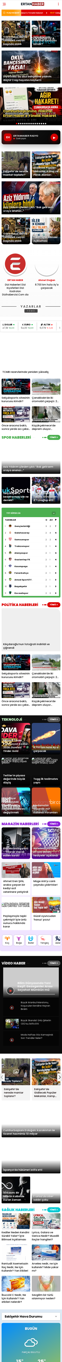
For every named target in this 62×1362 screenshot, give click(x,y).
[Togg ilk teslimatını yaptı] (46, 762)
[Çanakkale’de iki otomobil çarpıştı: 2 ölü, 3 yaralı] (46, 387)
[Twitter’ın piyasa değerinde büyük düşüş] (16, 762)
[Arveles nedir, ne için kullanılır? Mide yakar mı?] (46, 1252)
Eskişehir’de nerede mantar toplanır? (41, 13)
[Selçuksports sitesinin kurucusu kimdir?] (16, 387)
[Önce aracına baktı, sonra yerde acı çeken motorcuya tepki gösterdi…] (16, 414)
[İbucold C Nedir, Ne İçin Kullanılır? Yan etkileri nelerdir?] (16, 1284)
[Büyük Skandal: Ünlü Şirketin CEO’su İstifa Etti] (12, 1027)
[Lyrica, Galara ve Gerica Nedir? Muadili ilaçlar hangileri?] (46, 1221)
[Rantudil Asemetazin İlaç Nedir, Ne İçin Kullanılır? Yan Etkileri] (16, 1252)
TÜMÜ (31, 310)
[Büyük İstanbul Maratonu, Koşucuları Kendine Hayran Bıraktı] (12, 1013)
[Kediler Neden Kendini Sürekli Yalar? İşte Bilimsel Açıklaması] (16, 1221)
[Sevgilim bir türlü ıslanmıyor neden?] (46, 1284)
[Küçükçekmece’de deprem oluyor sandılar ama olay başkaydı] (46, 414)
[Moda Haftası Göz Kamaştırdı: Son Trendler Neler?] (12, 1045)
